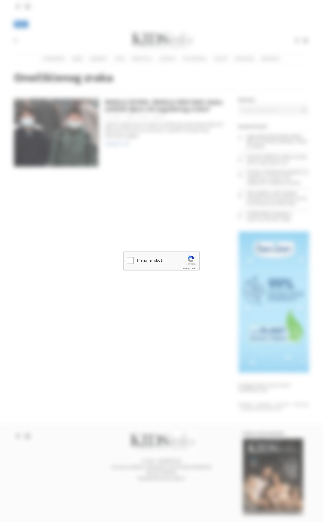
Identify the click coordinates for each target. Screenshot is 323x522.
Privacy (186, 268)
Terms (194, 268)
